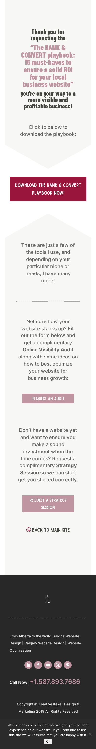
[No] (89, 734)
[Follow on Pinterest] (68, 665)
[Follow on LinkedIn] (28, 665)
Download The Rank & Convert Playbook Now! (48, 188)
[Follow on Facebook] (38, 665)
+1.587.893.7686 (55, 681)
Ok (48, 741)
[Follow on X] (58, 665)
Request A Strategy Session (48, 503)
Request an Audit (48, 398)
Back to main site (51, 529)
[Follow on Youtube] (48, 665)
